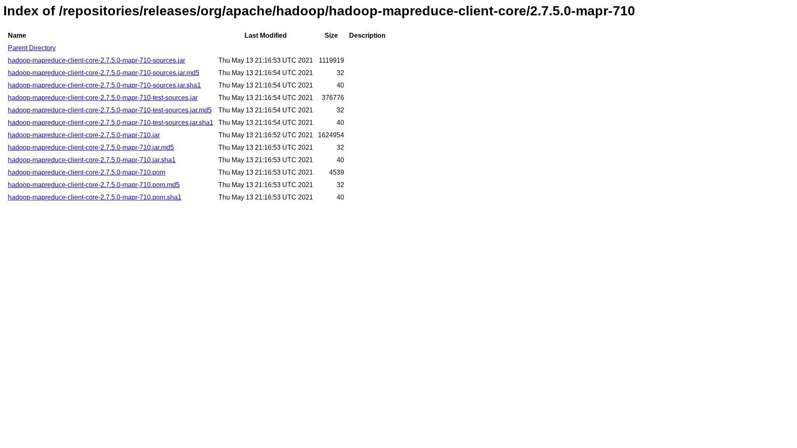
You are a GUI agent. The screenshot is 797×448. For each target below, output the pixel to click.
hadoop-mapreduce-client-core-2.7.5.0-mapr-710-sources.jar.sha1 (104, 85)
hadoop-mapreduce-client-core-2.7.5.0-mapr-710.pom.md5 (94, 184)
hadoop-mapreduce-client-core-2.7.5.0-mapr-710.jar (84, 135)
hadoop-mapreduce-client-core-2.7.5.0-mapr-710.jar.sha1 (92, 159)
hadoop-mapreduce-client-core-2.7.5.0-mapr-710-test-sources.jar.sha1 (110, 122)
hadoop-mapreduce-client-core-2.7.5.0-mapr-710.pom (86, 172)
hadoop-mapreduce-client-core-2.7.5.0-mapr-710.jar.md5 (91, 147)
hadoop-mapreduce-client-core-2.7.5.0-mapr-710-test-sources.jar (103, 97)
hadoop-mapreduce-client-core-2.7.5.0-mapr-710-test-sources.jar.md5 (110, 110)
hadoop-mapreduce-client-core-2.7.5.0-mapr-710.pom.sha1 (94, 197)
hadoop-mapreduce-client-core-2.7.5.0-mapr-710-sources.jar (96, 60)
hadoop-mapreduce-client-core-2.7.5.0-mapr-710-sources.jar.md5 (103, 72)
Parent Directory (32, 47)
